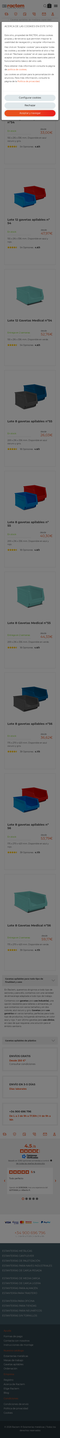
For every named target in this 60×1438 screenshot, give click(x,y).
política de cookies (17, 69)
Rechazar (30, 105)
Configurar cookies (30, 97)
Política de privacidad (28, 81)
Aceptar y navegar (30, 113)
